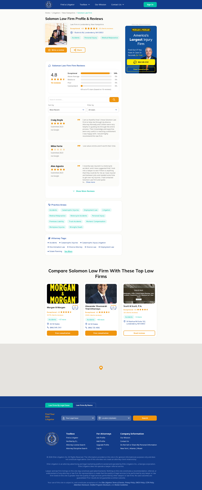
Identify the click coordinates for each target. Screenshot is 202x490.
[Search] (114, 99)
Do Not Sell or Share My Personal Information (138, 445)
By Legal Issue (59, 405)
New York (124, 448)
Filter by (90, 105)
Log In (98, 448)
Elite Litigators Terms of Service (113, 482)
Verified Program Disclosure (100, 485)
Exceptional (53, 312)
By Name (84, 405)
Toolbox (83, 4)
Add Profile (100, 441)
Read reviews (139, 333)
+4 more (138, 317)
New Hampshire (68, 13)
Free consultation (62, 333)
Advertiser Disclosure (81, 485)
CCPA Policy (150, 482)
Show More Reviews (85, 191)
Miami (139, 448)
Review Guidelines (121, 485)
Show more (90, 182)
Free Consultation (141, 69)
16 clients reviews (131, 312)
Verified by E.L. (72, 441)
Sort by (51, 105)
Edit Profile (100, 438)
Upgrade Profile (102, 445)
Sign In (150, 4)
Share (79, 50)
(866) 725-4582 (94, 327)
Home (47, 13)
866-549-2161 (143, 62)
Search (145, 418)
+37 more (62, 319)
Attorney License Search (75, 445)
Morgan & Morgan (56, 307)
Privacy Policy (130, 482)
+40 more (100, 319)
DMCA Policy (140, 482)
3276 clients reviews (55, 315)
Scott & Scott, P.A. (133, 306)
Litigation (56, 13)
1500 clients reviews (93, 315)
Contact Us (116, 4)
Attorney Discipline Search (76, 448)
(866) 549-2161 (55, 327)
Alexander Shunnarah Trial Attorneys (96, 307)
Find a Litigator (67, 4)
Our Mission (100, 4)
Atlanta (133, 448)
